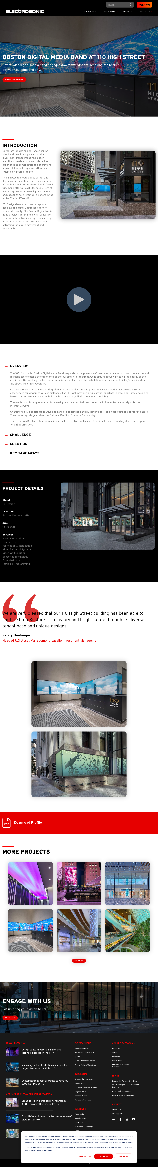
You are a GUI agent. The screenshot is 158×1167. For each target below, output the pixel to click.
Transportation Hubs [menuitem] (83, 1100)
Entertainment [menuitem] (83, 1043)
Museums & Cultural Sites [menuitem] (85, 1053)
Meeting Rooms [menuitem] (81, 1096)
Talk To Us (144, 5)
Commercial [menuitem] (81, 1074)
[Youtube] (133, 1119)
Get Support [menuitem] (117, 1114)
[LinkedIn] (113, 1119)
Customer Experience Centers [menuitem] (87, 1088)
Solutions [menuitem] (80, 1109)
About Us (144, 11)
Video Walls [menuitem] (79, 1114)
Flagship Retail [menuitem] (80, 1092)
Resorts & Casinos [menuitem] (82, 1048)
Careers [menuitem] (115, 1053)
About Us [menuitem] (116, 1048)
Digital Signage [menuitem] (80, 1118)
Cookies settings (84, 1156)
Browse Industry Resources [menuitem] (123, 1095)
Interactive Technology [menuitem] (84, 1127)
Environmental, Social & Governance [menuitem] (121, 1066)
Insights (128, 11)
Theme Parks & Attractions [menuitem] (85, 1065)
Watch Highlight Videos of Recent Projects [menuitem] (125, 1086)
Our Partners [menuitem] (117, 1061)
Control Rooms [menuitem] (80, 1083)
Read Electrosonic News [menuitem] (122, 1091)
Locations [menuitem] (116, 1057)
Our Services (90, 11)
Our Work (110, 11)
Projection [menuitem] (79, 1122)
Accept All (104, 1156)
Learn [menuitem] (115, 1076)
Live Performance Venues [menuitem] (85, 1061)
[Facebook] (120, 1119)
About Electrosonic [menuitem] (123, 1043)
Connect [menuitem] (117, 1104)
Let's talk (10, 1018)
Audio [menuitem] (77, 1131)
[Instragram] (127, 1119)
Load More (78, 961)
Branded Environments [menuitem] (84, 1079)
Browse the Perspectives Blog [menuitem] (124, 1081)
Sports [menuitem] (77, 1057)
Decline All (123, 1156)
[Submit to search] (130, 4)
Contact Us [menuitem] (116, 1109)
